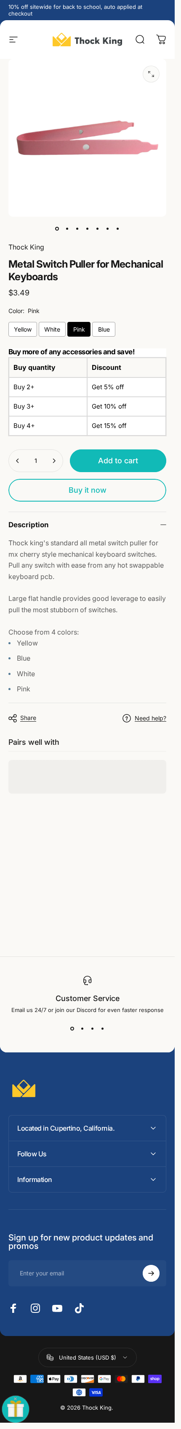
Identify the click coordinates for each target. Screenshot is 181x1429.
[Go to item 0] (57, 228)
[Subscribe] (151, 1273)
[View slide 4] (103, 1028)
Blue (104, 329)
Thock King (26, 247)
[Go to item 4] (98, 228)
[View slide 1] (72, 1028)
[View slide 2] (82, 1028)
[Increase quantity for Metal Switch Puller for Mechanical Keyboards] (54, 461)
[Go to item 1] (67, 228)
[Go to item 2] (77, 228)
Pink (79, 329)
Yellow (23, 329)
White (52, 329)
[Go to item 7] (118, 228)
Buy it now (87, 490)
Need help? (150, 718)
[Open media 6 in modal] (151, 74)
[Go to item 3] (88, 228)
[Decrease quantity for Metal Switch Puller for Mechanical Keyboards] (18, 461)
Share (28, 717)
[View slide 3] (93, 1028)
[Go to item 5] (108, 228)
